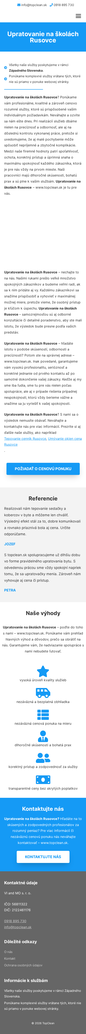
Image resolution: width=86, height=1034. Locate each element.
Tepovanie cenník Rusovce (25, 438)
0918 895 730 (63, 5)
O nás (8, 952)
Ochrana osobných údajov (23, 965)
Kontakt (9, 958)
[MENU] (79, 16)
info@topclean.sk (33, 5)
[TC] (23, 16)
